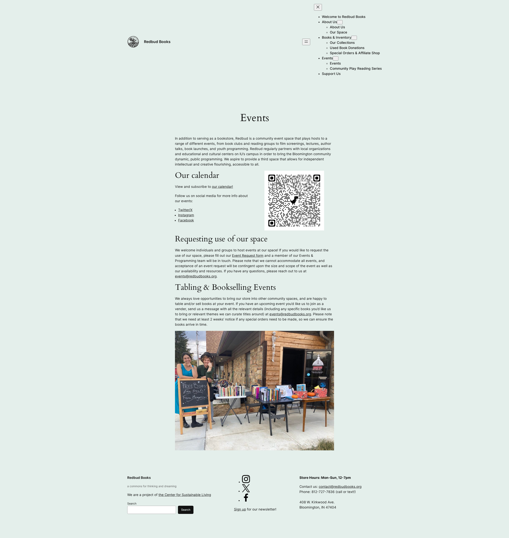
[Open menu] (306, 42)
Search (131, 503)
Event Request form (247, 256)
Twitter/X (185, 210)
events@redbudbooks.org (196, 276)
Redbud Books (157, 41)
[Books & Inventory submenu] (354, 38)
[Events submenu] (335, 58)
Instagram (186, 215)
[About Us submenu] (340, 22)
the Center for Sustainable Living (184, 495)
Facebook (186, 220)
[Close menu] (318, 7)
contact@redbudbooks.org (340, 487)
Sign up (240, 509)
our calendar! (222, 187)
